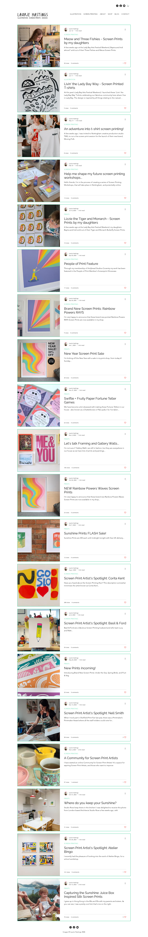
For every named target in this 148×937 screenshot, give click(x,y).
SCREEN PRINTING (71, 35)
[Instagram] (117, 6)
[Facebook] (121, 6)
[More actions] (126, 29)
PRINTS (66, 214)
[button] (128, 6)
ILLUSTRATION (69, 80)
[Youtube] (124, 6)
